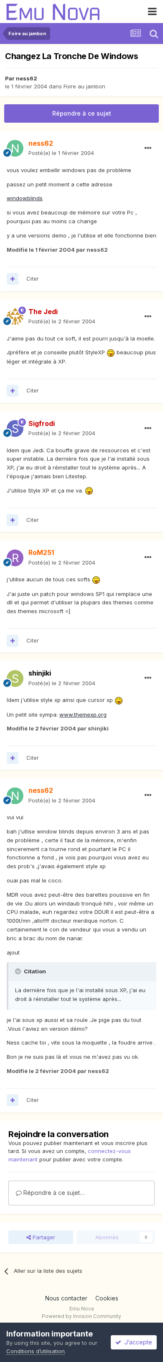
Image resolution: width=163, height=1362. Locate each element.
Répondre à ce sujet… (53, 1192)
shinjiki (39, 673)
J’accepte (136, 1342)
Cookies (106, 1298)
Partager (43, 1237)
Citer (32, 278)
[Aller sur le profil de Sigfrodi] (15, 428)
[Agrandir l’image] (111, 352)
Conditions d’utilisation (35, 1351)
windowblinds (25, 198)
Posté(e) (61, 153)
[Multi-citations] (12, 279)
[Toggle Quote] (19, 971)
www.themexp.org (83, 714)
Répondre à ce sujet (81, 113)
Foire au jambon (84, 86)
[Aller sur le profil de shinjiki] (15, 678)
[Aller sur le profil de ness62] (15, 148)
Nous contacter (66, 1298)
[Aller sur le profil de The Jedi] (15, 316)
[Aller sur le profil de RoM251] (15, 557)
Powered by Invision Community (81, 1316)
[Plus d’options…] (148, 148)
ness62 (26, 78)
